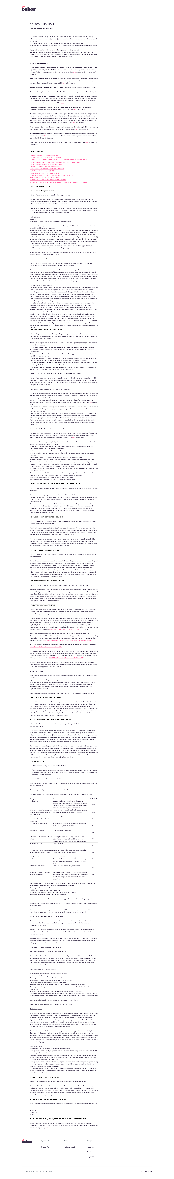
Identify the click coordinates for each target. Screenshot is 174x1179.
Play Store (91, 1157)
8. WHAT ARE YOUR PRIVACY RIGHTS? (42, 171)
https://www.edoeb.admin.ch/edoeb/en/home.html (46, 647)
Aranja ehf (49, 1171)
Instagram (90, 1147)
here (46, 1128)
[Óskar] (29, 8)
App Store (91, 1152)
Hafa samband (69, 1147)
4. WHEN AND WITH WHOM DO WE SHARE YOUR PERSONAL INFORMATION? (55, 162)
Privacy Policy (46, 1147)
